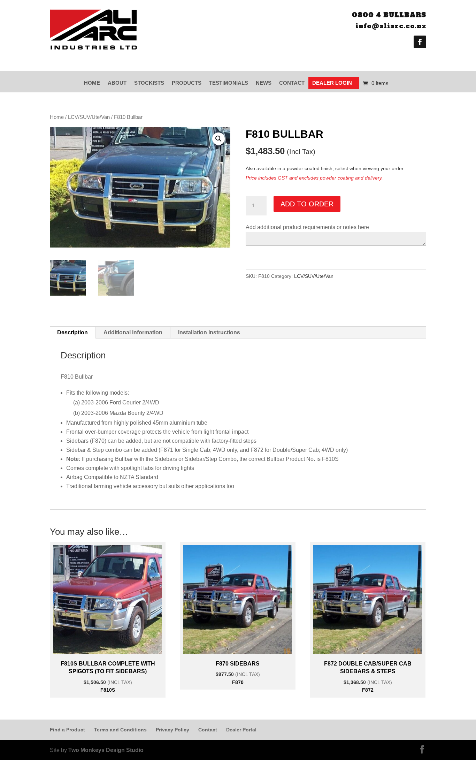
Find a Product (67, 729)
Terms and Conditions (120, 729)
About (117, 83)
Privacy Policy (172, 729)
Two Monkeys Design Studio (106, 750)
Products (186, 83)
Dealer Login (332, 83)
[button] (218, 138)
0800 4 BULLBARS (389, 14)
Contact (292, 83)
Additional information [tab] (132, 332)
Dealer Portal (241, 729)
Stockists (149, 83)
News (263, 83)
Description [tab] (72, 332)
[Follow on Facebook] (420, 42)
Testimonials (228, 83)
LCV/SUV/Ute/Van (89, 117)
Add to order (307, 204)
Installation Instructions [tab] (209, 332)
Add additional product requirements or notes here (307, 227)
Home (92, 83)
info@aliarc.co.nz (390, 26)
